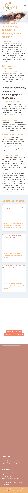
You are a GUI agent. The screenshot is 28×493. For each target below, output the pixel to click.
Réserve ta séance (7, 466)
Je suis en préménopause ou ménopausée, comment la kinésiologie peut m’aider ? (13, 225)
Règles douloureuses (11, 20)
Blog (3, 20)
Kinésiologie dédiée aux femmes (11, 462)
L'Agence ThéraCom (17, 490)
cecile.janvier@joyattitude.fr (11, 478)
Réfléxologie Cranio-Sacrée (9, 464)
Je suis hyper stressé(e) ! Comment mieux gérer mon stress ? (12, 256)
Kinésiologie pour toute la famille (11, 460)
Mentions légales (16, 489)
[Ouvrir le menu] (25, 5)
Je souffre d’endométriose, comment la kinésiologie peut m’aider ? (13, 286)
